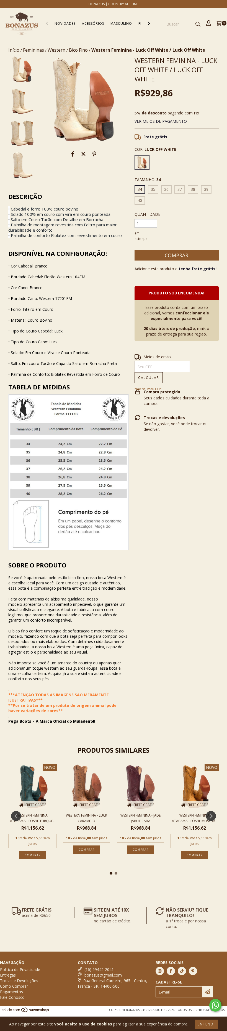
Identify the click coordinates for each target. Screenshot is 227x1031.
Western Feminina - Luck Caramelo (86, 818)
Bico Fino (78, 50)
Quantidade (147, 214)
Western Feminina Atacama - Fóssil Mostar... (194, 818)
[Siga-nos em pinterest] (193, 971)
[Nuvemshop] (25, 1012)
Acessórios (93, 23)
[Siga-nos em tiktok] (182, 971)
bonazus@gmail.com (103, 975)
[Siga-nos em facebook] (171, 971)
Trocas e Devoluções (19, 980)
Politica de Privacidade (20, 969)
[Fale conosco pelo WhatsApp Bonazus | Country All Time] (215, 1005)
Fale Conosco (12, 997)
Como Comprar (14, 986)
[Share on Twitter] (83, 154)
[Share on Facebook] (72, 154)
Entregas (8, 975)
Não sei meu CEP (148, 389)
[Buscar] (198, 24)
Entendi (206, 1024)
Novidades (65, 23)
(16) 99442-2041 (99, 969)
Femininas (33, 50)
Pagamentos (11, 991)
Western (56, 50)
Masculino (121, 23)
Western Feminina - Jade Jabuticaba (140, 818)
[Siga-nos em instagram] (160, 971)
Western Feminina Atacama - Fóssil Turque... (32, 818)
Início (13, 50)
